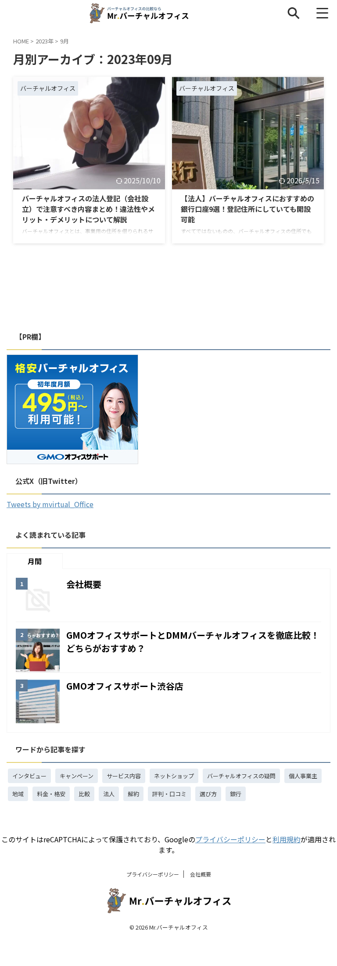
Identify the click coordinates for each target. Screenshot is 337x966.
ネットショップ (174, 776)
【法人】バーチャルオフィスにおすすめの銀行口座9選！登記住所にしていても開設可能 (247, 209)
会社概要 (83, 584)
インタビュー (29, 776)
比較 (84, 794)
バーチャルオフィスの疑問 (241, 776)
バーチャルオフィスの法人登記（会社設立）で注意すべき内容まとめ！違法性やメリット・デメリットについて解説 (88, 209)
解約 (133, 794)
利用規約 (286, 839)
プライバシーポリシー (230, 839)
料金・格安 (51, 794)
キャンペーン (76, 776)
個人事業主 (303, 776)
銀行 (235, 794)
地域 (18, 794)
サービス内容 (124, 776)
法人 (109, 794)
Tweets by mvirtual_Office (50, 504)
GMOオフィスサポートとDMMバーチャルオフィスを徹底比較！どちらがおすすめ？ (192, 642)
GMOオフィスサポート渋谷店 (124, 686)
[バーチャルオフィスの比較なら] (138, 13)
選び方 (208, 794)
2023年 (45, 41)
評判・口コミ (169, 794)
